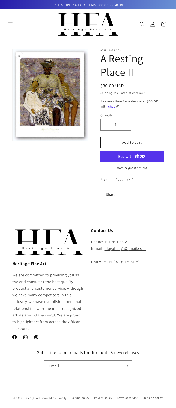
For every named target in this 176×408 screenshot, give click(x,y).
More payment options (132, 168)
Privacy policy (103, 398)
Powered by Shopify (54, 398)
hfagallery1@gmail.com (125, 248)
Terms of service (127, 398)
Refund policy (80, 398)
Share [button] (110, 194)
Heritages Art (32, 398)
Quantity (106, 115)
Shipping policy (153, 398)
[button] (10, 24)
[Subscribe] (126, 366)
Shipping (106, 93)
